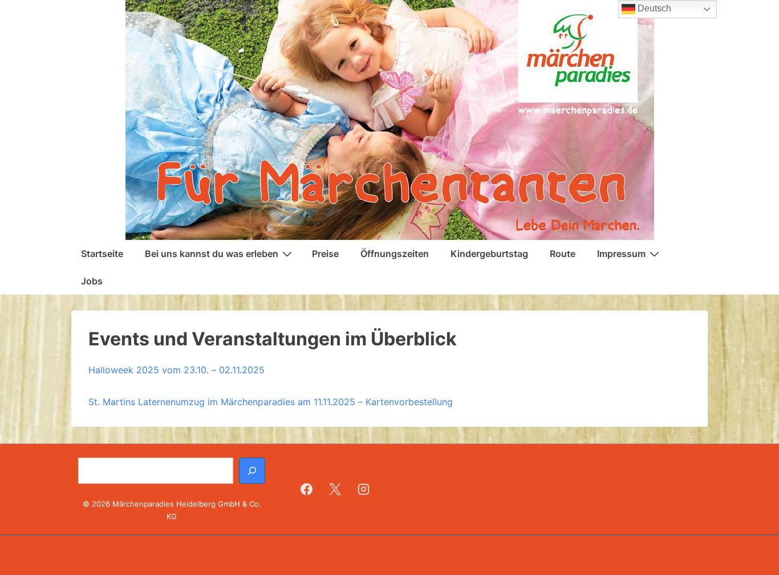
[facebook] (307, 489)
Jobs (92, 281)
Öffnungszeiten (394, 253)
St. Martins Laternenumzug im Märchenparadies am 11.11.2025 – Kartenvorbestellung (270, 401)
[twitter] (335, 489)
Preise (325, 253)
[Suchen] (252, 471)
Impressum (621, 253)
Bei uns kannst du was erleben (211, 253)
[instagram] (364, 489)
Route (562, 253)
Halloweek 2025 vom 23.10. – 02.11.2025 (176, 370)
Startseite (102, 253)
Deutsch (653, 8)
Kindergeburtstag (489, 253)
